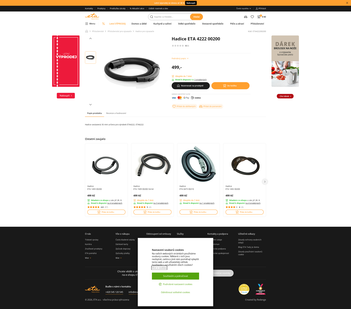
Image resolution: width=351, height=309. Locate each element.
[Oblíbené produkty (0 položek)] (252, 16)
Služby (180, 233)
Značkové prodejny (93, 248)
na (114, 203)
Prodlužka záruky (117, 8)
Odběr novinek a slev (158, 8)
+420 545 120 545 (114, 292)
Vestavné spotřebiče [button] (212, 23)
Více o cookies (159, 267)
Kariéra (88, 244)
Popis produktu (94, 113)
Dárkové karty (122, 244)
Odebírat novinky (221, 273)
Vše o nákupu (123, 233)
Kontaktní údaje (214, 239)
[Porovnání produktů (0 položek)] (245, 16)
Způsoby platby (123, 253)
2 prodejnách (200, 79)
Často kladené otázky (125, 239)
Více (87, 258)
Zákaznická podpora (216, 248)
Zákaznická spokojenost (218, 253)
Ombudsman (213, 244)
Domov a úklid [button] (139, 23)
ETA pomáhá (91, 253)
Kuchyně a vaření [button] (162, 23)
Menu (92, 23)
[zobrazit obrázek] (90, 38)
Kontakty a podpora (217, 233)
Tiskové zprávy (91, 239)
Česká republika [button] (242, 8)
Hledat (196, 16)
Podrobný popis (179, 58)
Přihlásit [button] (262, 8)
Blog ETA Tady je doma (248, 247)
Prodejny (101, 8)
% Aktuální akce (137, 8)
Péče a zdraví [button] (237, 23)
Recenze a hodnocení (116, 113)
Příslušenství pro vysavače (120, 31)
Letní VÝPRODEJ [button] (117, 23)
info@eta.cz (135, 292)
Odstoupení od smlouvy (158, 233)
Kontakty (89, 8)
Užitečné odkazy (246, 233)
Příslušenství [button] (257, 23)
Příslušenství (98, 31)
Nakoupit (190, 3)
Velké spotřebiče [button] (186, 23)
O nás (88, 233)
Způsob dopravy (123, 248)
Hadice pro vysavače (144, 31)
